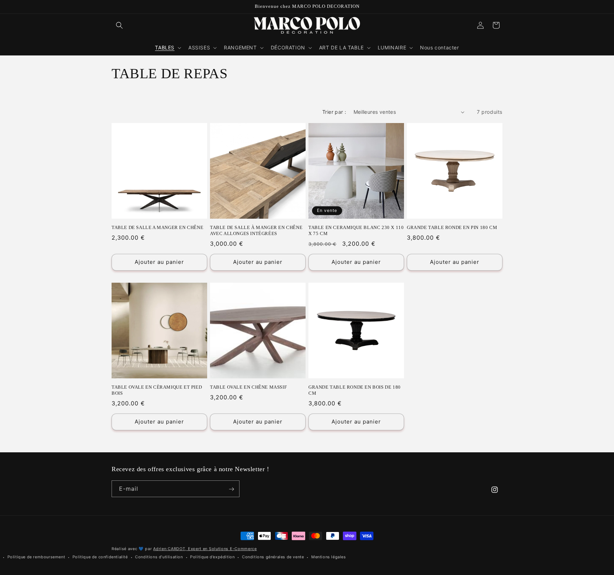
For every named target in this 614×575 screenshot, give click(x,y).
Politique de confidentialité (100, 556)
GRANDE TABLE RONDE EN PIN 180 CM (452, 227)
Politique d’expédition (212, 556)
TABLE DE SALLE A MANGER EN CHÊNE (157, 227)
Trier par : (334, 112)
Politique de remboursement (36, 556)
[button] (119, 25)
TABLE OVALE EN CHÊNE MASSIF (248, 387)
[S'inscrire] (231, 489)
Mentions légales (328, 556)
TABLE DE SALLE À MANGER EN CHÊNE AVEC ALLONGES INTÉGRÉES (256, 230)
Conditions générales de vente (273, 556)
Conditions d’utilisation (159, 556)
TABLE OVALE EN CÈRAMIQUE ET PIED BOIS (157, 390)
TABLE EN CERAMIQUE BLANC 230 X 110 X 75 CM (356, 230)
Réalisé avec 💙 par (184, 548)
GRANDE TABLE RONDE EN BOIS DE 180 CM (354, 390)
